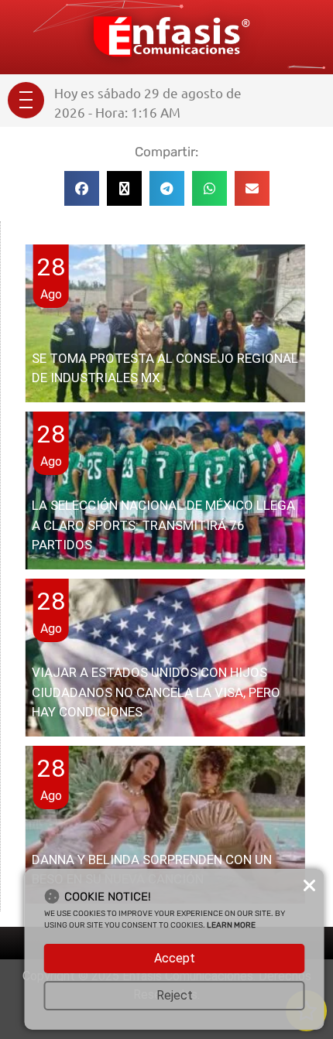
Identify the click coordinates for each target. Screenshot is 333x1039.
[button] (81, 188)
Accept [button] (174, 958)
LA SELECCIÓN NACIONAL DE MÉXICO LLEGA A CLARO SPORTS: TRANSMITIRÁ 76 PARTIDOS (163, 524)
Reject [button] (174, 995)
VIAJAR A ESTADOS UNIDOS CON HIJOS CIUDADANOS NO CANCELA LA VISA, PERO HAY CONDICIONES (156, 692)
